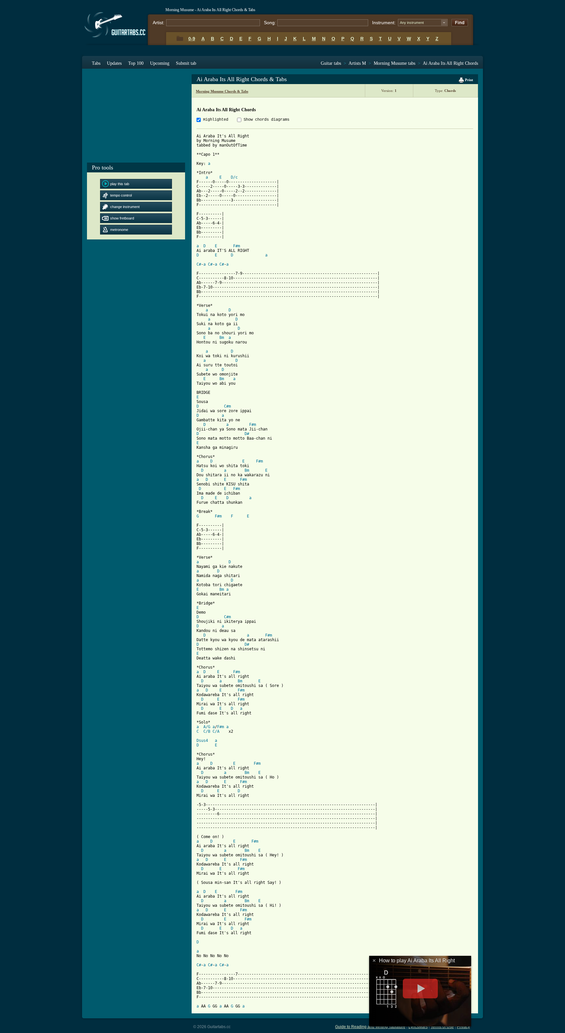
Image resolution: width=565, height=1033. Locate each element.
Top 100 (136, 63)
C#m (227, 406)
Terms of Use (442, 1026)
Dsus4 (202, 740)
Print (468, 80)
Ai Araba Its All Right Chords (450, 63)
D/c (234, 177)
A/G (206, 727)
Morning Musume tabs (394, 63)
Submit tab (186, 63)
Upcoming (159, 63)
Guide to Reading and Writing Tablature (370, 1026)
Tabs (96, 63)
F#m (236, 246)
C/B (206, 731)
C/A (216, 731)
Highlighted (215, 119)
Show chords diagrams (266, 119)
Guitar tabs (331, 63)
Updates (114, 63)
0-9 (191, 38)
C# (199, 264)
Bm (221, 337)
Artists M (357, 63)
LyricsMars (418, 1026)
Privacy (463, 1026)
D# (247, 433)
